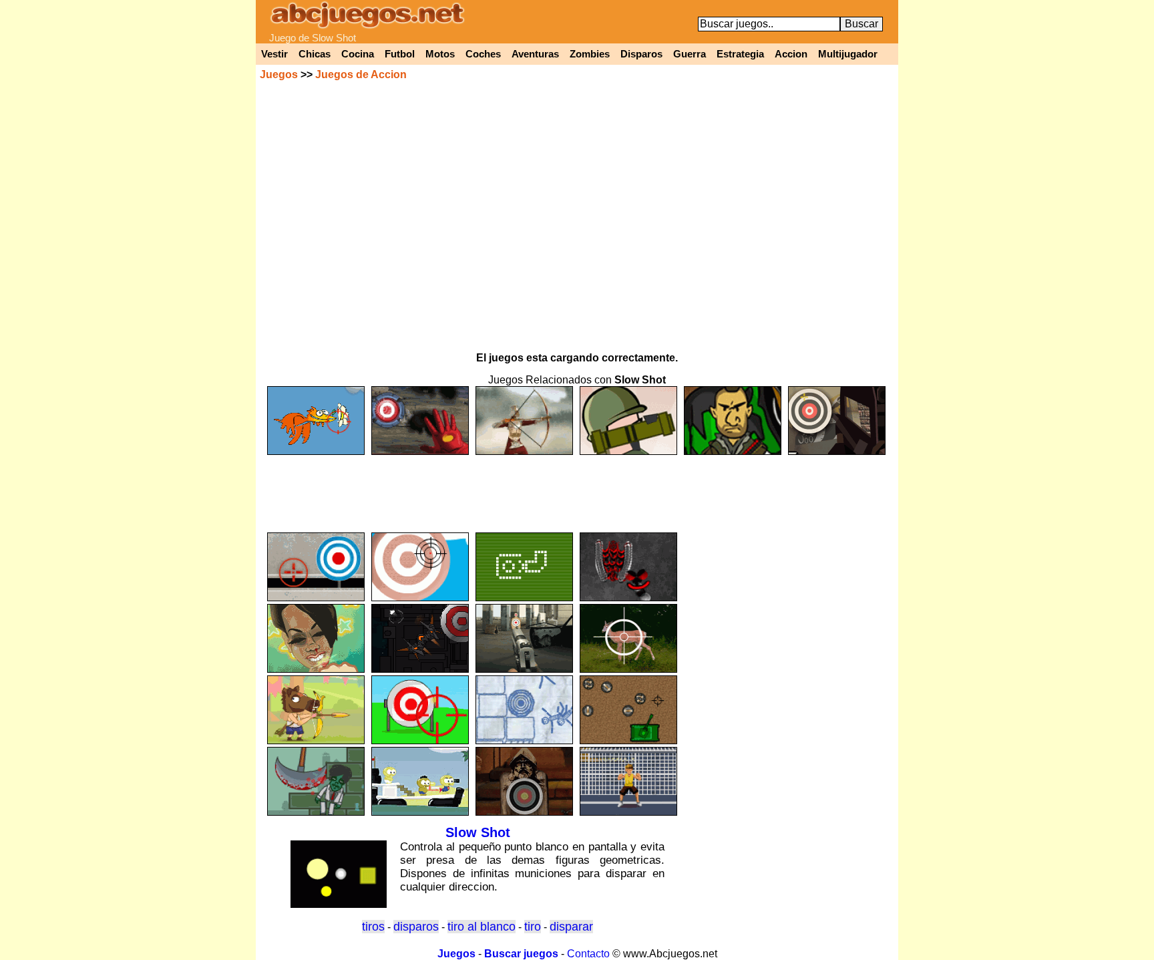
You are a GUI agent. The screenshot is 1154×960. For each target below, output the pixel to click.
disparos (416, 926)
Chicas (315, 54)
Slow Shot (477, 832)
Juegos (279, 74)
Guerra (689, 54)
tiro (532, 926)
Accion (791, 54)
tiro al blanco (481, 926)
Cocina (357, 54)
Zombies (590, 54)
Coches (483, 54)
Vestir (274, 54)
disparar (571, 926)
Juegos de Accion (361, 74)
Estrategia (740, 54)
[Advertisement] (577, 488)
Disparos (641, 54)
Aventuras (535, 54)
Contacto (588, 953)
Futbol (400, 54)
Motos (440, 54)
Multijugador (848, 54)
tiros (373, 926)
